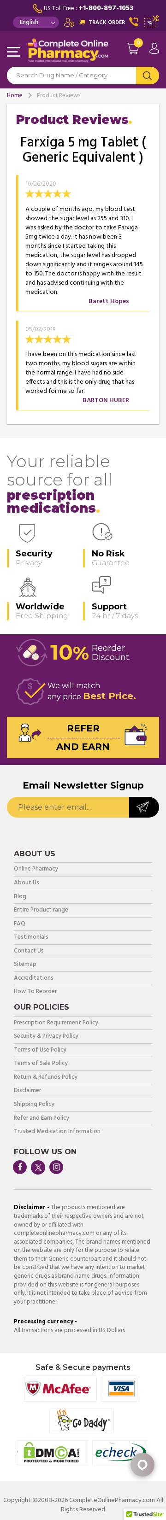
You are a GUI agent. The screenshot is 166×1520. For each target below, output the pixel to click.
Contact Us (29, 951)
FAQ (19, 924)
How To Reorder (35, 992)
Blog (20, 897)
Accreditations (33, 978)
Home (15, 95)
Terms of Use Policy (40, 1050)
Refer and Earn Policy (41, 1118)
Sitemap (25, 964)
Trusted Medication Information (57, 1132)
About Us (26, 883)
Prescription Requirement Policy (56, 1023)
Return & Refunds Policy (45, 1077)
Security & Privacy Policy (46, 1036)
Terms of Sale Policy (41, 1063)
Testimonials (31, 937)
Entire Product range (41, 910)
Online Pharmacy (36, 869)
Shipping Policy (34, 1104)
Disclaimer (27, 1091)
